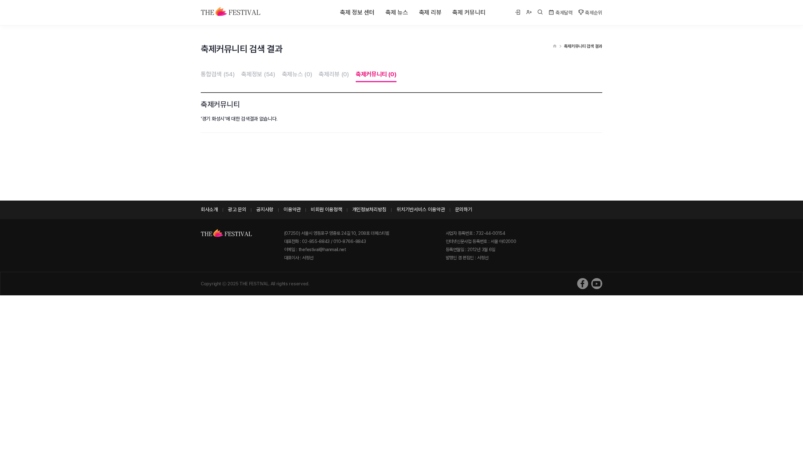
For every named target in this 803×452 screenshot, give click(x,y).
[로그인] (517, 13)
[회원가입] (529, 13)
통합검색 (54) (218, 74)
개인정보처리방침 (369, 210)
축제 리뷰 (430, 12)
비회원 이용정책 (326, 210)
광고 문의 (237, 210)
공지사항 (265, 210)
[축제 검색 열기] (540, 13)
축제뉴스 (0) (297, 74)
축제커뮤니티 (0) (376, 74)
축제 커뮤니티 (468, 12)
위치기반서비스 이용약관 (420, 210)
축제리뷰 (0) (334, 74)
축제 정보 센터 (357, 12)
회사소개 (209, 210)
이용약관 (292, 210)
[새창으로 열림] (582, 283)
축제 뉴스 (397, 12)
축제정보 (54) (258, 74)
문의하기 (463, 210)
